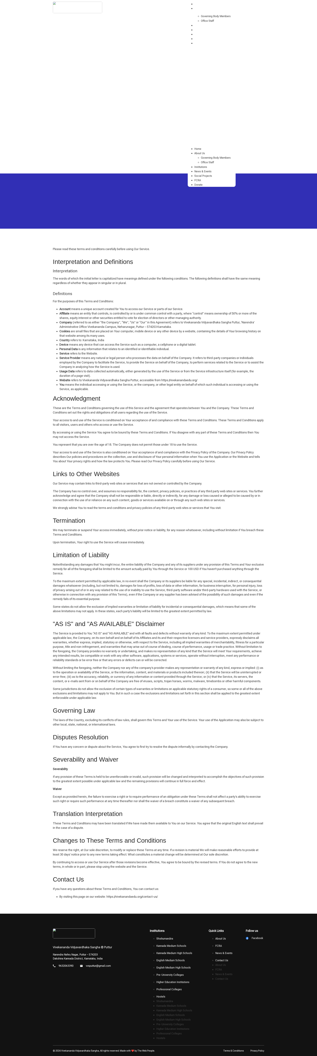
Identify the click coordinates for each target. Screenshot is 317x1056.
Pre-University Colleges (170, 974)
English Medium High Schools (173, 967)
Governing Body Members (216, 16)
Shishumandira (164, 938)
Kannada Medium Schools (171, 945)
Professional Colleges (169, 989)
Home (197, 4)
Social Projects (203, 34)
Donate (198, 43)
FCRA (198, 38)
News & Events (203, 30)
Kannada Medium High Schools (174, 953)
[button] (212, 94)
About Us (199, 8)
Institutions (200, 25)
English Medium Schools (170, 960)
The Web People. (146, 1050)
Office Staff (207, 20)
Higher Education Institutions (172, 982)
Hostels (160, 996)
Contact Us (221, 960)
